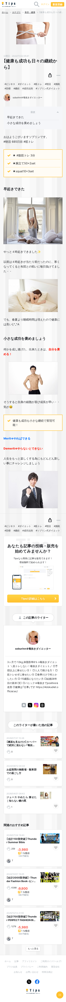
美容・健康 (30, 12)
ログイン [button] (45, 4)
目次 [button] (33, 112)
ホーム (5, 12)
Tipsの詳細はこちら (33, 598)
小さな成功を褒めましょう (24, 123)
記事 (16, 961)
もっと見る (33, 948)
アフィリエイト (29, 961)
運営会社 (55, 966)
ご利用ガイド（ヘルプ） (51, 961)
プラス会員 (12, 966)
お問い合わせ (32, 972)
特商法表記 (47, 972)
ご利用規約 (42, 966)
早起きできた (15, 117)
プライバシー (27, 966)
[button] (50, 75)
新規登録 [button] (57, 4)
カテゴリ (16, 12)
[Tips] (9, 4)
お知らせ (18, 972)
